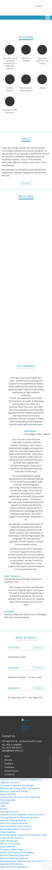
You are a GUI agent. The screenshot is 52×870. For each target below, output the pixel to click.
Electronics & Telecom (38, 236)
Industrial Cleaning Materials (13, 820)
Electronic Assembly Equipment (14, 855)
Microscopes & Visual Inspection (15, 829)
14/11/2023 (13, 647)
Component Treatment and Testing (16, 785)
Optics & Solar (26, 257)
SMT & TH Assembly (10, 843)
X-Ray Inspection (7, 800)
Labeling (4, 803)
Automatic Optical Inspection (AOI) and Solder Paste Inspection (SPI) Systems (23, 836)
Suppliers (8, 763)
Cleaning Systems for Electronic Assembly (19, 817)
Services (8, 759)
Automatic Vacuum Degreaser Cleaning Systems (22, 814)
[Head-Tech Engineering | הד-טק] (10, 8)
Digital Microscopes (9, 840)
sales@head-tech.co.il (12, 750)
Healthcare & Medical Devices (38, 214)
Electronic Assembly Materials (14, 858)
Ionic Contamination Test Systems (15, 826)
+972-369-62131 (14, 747)
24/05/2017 (13, 668)
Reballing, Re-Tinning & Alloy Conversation (20, 788)
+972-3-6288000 (13, 744)
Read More (26, 183)
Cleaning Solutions (9, 811)
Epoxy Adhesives (7, 846)
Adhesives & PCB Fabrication (13, 867)
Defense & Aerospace (14, 214)
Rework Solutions (8, 794)
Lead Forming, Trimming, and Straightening (20, 797)
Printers (4, 808)
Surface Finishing (14, 236)
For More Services (26, 353)
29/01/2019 (13, 688)
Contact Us (9, 774)
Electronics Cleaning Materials (14, 823)
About (7, 756)
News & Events (11, 770)
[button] (36, 9)
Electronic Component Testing (14, 791)
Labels (3, 805)
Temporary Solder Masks (11, 849)
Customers (9, 767)
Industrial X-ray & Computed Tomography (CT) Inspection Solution (21, 781)
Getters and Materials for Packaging (16, 852)
